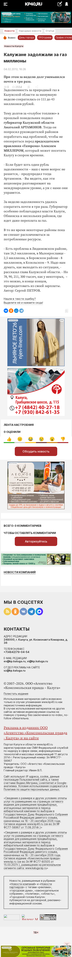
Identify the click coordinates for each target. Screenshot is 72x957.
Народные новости (30, 30)
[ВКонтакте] (6, 310)
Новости (9, 30)
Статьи (50, 30)
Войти (66, 4)
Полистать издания (16, 693)
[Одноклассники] (11, 310)
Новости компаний (20, 572)
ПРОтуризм (44, 37)
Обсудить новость (36, 451)
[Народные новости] (59, 3)
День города (26, 37)
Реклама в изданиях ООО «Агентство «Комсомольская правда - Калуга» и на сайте (35, 733)
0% (9, 439)
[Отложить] (29, 86)
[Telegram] (21, 310)
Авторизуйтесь (36, 541)
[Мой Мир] (16, 310)
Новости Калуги (13, 46)
